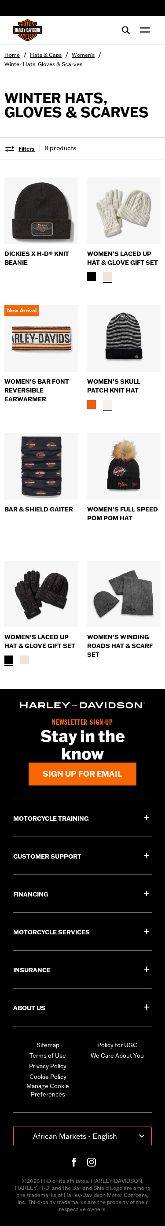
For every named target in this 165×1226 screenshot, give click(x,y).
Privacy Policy (47, 1066)
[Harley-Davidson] (82, 705)
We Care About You (117, 1055)
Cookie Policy (47, 1076)
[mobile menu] (143, 30)
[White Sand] (107, 404)
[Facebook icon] (74, 1162)
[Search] (125, 30)
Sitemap (48, 1044)
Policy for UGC (117, 1044)
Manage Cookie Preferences (47, 1090)
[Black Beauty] (91, 276)
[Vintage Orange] (91, 404)
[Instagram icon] (91, 1162)
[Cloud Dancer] (107, 276)
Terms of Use (47, 1055)
